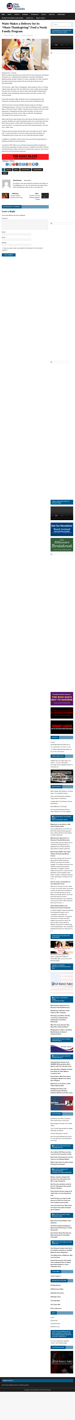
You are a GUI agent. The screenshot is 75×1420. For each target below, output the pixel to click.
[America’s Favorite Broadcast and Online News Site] (62, 993)
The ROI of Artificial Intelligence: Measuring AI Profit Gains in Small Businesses (61, 1228)
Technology (35, 14)
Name (4, 232)
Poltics (43, 14)
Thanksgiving (37, 169)
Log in (52, 1317)
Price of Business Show (59, 819)
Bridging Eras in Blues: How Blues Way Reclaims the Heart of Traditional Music (61, 1032)
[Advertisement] (37, 1406)
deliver (8, 169)
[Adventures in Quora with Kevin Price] (62, 952)
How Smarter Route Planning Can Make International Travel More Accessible (61, 1235)
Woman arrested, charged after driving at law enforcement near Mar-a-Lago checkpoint (60, 1179)
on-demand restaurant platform (29, 145)
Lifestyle (52, 14)
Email (3, 237)
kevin (17, 35)
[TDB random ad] (25, 158)
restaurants (26, 169)
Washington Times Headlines (62, 1172)
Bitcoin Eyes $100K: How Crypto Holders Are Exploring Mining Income (61, 854)
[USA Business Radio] (62, 1372)
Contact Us (29, 18)
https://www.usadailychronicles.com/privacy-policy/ (15, 1385)
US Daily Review (57, 1057)
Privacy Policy (40, 18)
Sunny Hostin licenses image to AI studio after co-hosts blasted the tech (61, 1193)
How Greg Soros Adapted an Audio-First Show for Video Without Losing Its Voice (62, 1071)
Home (3, 14)
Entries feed (54, 1320)
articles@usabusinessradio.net (59, 744)
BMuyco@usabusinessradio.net (62, 749)
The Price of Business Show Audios (12, 18)
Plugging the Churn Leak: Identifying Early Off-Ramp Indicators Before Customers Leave (62, 1090)
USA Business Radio (58, 1001)
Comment (5, 218)
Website (4, 242)
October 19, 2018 (8, 35)
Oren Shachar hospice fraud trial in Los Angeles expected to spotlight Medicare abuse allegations (61, 1250)
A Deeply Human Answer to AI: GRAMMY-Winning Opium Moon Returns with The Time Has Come (61, 1064)
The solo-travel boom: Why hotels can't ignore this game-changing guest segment (61, 1207)
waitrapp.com (8, 113)
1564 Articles (27, 180)
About (9, 14)
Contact (17, 14)
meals (16, 169)
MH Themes (48, 1390)
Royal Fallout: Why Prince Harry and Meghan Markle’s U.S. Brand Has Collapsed (61, 1078)
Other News (61, 14)
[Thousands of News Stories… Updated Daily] (62, 1051)
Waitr (40, 91)
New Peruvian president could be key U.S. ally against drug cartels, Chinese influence (61, 1186)
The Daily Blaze (57, 1147)
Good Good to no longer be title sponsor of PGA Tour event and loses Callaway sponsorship (61, 1200)
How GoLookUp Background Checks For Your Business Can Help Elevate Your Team (61, 1138)
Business (25, 14)
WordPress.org (55, 1326)
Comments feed (55, 1323)
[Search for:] (62, 24)
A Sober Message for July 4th (59, 1133)
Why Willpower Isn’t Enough (59, 806)
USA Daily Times (57, 1216)
